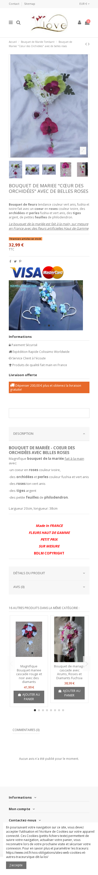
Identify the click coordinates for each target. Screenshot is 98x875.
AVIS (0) (18, 587)
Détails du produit (29, 573)
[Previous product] (86, 44)
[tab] (49, 434)
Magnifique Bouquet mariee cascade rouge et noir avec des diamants (29, 674)
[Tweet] (15, 261)
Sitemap (29, 4)
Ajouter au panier (31, 696)
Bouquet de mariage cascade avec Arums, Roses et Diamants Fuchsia (69, 672)
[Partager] (10, 261)
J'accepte (16, 865)
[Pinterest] (20, 261)
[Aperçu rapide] (29, 661)
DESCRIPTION (23, 433)
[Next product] (88, 44)
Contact (14, 4)
